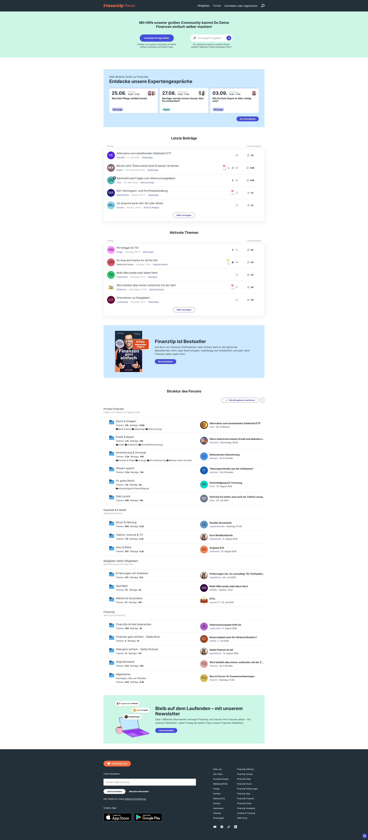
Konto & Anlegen (151, 207)
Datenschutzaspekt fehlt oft (225, 624)
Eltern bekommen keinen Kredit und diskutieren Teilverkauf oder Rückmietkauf (237, 439)
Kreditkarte (132, 444)
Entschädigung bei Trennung (226, 482)
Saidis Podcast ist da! (221, 649)
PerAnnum (121, 289)
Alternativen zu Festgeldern (133, 297)
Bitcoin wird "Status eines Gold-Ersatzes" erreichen (148, 165)
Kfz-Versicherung (158, 460)
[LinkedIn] (235, 827)
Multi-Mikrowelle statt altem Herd (137, 272)
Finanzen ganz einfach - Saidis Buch (138, 636)
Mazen (120, 170)
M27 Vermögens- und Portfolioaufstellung (142, 190)
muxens (120, 207)
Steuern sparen (125, 468)
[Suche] (262, 5)
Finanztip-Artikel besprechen (133, 624)
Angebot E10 (217, 547)
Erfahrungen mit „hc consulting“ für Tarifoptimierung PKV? (237, 573)
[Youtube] (215, 827)
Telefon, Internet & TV (129, 534)
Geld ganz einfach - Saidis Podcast (137, 649)
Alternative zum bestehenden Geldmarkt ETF (144, 153)
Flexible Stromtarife (221, 522)
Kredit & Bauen (125, 436)
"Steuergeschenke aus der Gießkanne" (231, 468)
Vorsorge (142, 460)
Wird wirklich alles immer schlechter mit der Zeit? (146, 285)
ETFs (212, 598)
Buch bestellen (165, 361)
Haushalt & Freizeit (114, 509)
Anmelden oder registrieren (241, 5)
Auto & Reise (123, 547)
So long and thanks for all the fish (137, 260)
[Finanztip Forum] (119, 5)
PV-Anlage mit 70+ (128, 247)
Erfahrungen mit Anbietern (132, 573)
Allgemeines (123, 674)
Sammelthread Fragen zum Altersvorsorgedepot (146, 178)
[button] (262, 400)
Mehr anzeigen (184, 215)
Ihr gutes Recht (125, 480)
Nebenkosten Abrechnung (224, 454)
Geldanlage (147, 157)
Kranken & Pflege (126, 460)
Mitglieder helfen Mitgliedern (120, 560)
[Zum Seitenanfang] (365, 836)
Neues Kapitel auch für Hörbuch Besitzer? (233, 637)
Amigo (119, 252)
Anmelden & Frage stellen (156, 38)
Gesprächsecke (160, 264)
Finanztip (109, 611)
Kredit (121, 444)
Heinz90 (120, 157)
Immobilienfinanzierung (152, 444)
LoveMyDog (122, 302)
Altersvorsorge (147, 182)
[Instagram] (222, 827)
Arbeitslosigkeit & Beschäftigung (133, 488)
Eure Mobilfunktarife (221, 535)
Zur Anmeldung (247, 119)
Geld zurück (123, 496)
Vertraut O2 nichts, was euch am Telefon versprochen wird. (237, 496)
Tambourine (122, 277)
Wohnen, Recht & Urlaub (180, 460)
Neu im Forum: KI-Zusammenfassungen (232, 676)
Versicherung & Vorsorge (131, 452)
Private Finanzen (113, 408)
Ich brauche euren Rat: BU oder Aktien (140, 203)
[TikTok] (228, 827)
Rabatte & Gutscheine (129, 598)
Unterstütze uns (119, 763)
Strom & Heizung (126, 522)
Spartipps (152, 277)
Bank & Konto (124, 429)
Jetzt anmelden (166, 730)
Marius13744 (123, 195)
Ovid (119, 182)
